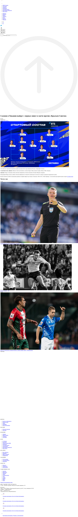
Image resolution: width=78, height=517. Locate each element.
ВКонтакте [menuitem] (5, 472)
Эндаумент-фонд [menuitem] (6, 445)
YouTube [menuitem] (4, 471)
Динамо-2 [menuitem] (5, 436)
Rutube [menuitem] (4, 478)
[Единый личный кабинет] (1, 28)
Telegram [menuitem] (4, 473)
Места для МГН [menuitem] (6, 454)
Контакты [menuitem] (5, 442)
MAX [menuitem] (4, 480)
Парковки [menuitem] (5, 424)
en (3, 22)
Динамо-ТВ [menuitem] (5, 466)
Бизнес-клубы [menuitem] (5, 422)
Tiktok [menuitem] (4, 474)
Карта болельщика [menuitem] (6, 425)
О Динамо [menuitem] (5, 441)
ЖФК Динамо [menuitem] (5, 435)
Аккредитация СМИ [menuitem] (7, 443)
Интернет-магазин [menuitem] (6, 429)
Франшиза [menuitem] (5, 444)
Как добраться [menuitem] (5, 452)
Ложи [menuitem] (4, 423)
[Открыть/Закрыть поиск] (2, 30)
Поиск (4, 35)
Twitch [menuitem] (4, 477)
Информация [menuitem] (5, 455)
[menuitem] (40, 5)
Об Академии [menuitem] (5, 459)
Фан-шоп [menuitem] (4, 430)
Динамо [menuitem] (4, 434)
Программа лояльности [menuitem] (7, 447)
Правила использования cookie (6, 482)
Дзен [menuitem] (4, 476)
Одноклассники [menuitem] (6, 475)
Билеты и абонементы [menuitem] (7, 421)
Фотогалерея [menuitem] (5, 467)
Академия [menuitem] (5, 437)
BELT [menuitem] (4, 479)
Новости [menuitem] (4, 465)
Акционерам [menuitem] (5, 446)
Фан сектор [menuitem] (5, 448)
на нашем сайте (70, 176)
